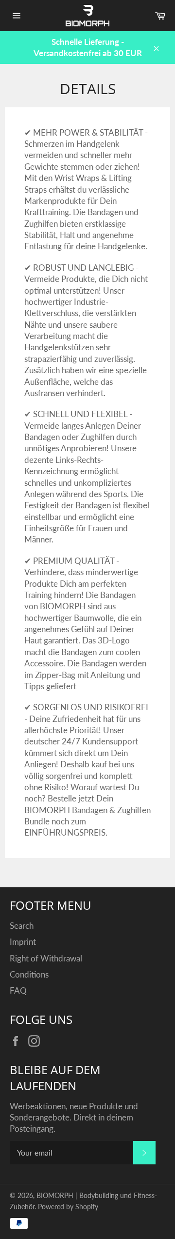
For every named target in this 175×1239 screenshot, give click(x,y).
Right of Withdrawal (46, 958)
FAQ (18, 990)
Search (22, 925)
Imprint (23, 942)
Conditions (29, 974)
